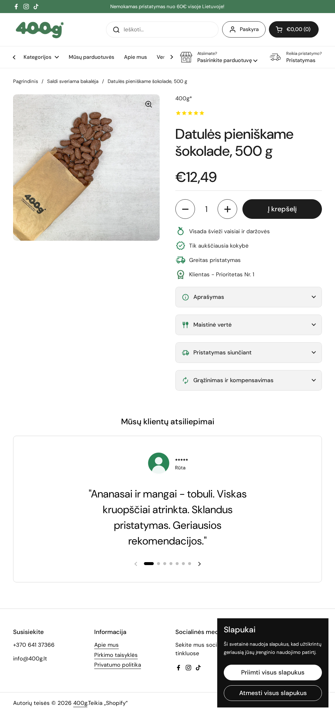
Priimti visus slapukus (273, 672)
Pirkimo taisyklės (116, 654)
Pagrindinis (25, 81)
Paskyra (249, 29)
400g (80, 702)
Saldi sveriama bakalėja (72, 81)
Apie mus (106, 644)
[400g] (39, 30)
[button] (294, 29)
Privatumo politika (117, 664)
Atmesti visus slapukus (273, 693)
